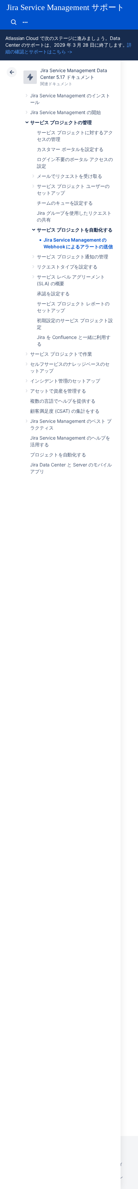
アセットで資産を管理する (58, 391)
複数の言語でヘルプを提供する (62, 401)
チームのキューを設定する (65, 203)
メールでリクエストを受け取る (69, 176)
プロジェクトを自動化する (58, 454)
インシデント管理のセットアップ (65, 381)
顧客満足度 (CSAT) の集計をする (64, 411)
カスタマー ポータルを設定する (70, 149)
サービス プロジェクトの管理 (61, 122)
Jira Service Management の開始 (65, 112)
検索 (13, 22)
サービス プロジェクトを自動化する (75, 230)
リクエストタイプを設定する (67, 266)
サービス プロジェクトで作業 (61, 354)
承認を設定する (53, 293)
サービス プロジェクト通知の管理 (72, 256)
